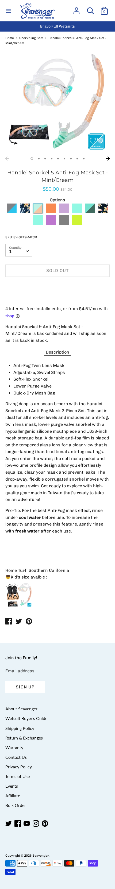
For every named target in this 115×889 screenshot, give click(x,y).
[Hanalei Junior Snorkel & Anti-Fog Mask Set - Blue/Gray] (63, 223)
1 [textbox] (10, 251)
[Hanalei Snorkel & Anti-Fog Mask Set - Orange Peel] (51, 211)
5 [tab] (58, 158)
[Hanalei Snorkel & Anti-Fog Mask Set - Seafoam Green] (90, 211)
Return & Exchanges (24, 737)
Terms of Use (17, 776)
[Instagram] (36, 823)
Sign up (25, 686)
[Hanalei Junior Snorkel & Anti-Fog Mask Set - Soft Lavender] (51, 223)
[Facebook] (18, 823)
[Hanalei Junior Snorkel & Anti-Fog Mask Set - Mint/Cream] (24, 223)
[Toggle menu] (8, 10)
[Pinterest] (45, 823)
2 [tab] (39, 158)
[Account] (76, 8)
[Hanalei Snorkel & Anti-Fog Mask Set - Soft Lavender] (63, 211)
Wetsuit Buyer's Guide (26, 718)
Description (57, 352)
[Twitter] (9, 823)
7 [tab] (71, 158)
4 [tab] (51, 158)
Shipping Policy (19, 728)
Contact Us (16, 757)
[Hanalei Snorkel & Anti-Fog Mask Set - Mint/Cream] (38, 211)
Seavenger (40, 855)
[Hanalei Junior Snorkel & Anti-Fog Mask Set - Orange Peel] (11, 223)
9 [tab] (84, 158)
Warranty (14, 747)
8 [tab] (77, 158)
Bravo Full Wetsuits (57, 26)
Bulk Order (15, 805)
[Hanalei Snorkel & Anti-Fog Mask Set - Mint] (77, 211)
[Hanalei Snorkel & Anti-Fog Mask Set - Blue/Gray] (11, 211)
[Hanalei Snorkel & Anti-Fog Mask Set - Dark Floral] (24, 211)
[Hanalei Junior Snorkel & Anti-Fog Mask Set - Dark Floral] (103, 211)
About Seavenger (21, 708)
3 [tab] (45, 158)
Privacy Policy (18, 766)
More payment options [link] (57, 299)
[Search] (90, 8)
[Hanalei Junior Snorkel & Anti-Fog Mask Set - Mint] (38, 223)
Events (11, 785)
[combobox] (18, 250)
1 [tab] (31, 158)
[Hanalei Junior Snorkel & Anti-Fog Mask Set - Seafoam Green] (77, 223)
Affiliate (12, 795)
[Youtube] (27, 823)
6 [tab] (64, 158)
